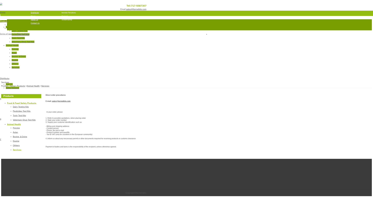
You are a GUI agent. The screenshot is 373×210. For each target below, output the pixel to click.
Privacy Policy (23, 34)
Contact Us (35, 23)
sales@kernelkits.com (61, 101)
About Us (34, 20)
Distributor (35, 13)
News (33, 16)
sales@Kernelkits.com (136, 9)
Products (34, 9)
